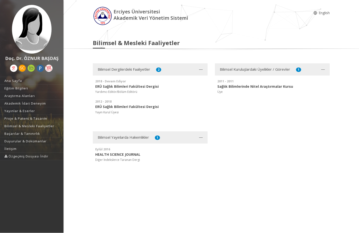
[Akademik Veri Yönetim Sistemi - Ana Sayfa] (103, 15)
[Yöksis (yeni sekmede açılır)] (49, 68)
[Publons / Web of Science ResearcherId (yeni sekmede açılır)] (40, 68)
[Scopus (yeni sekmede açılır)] (22, 68)
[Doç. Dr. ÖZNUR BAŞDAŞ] (31, 29)
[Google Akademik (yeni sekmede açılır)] (13, 68)
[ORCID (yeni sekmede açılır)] (31, 68)
